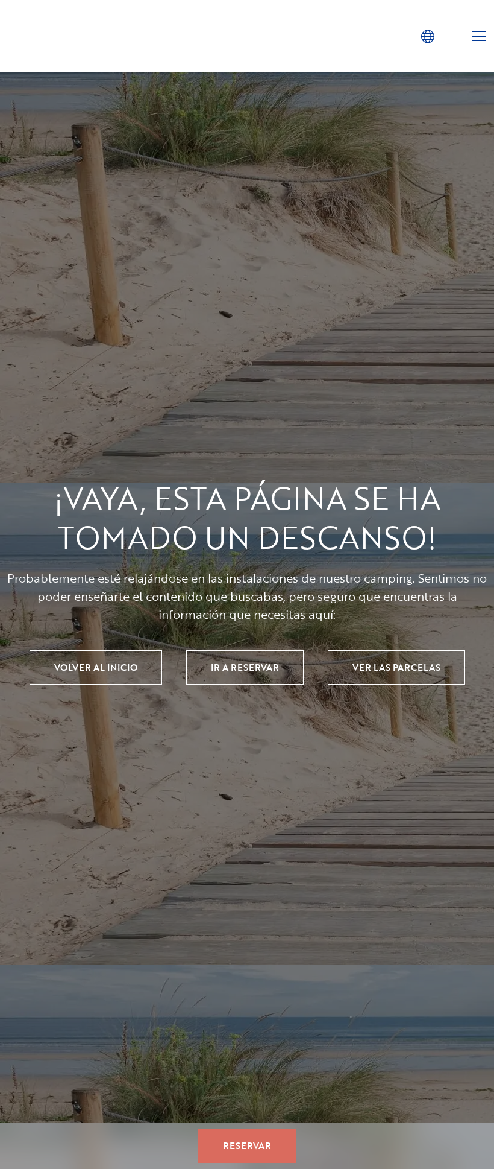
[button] (427, 36)
